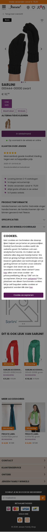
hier (5, 272)
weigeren (32, 278)
